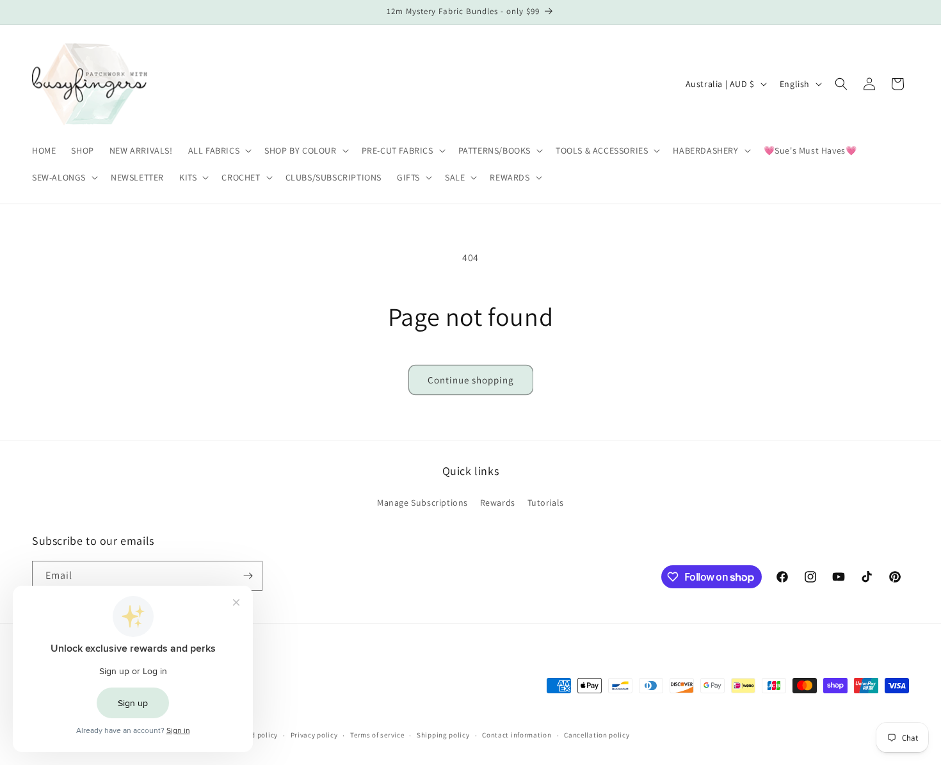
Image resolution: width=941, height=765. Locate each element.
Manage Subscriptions (422, 502)
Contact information (516, 734)
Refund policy (255, 734)
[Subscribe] (248, 576)
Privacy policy (314, 734)
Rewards (497, 502)
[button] (219, 150)
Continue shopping (471, 380)
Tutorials (545, 502)
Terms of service (377, 734)
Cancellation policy (596, 734)
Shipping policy (443, 734)
